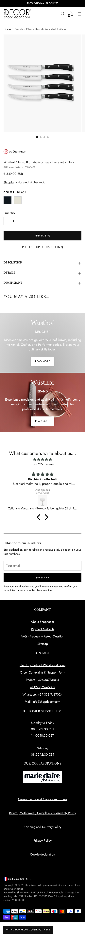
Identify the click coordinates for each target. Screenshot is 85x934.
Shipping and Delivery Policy (42, 827)
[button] (37, 137)
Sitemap (42, 643)
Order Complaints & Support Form (42, 672)
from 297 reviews (43, 464)
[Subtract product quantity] (7, 221)
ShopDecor (31, 885)
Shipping (9, 182)
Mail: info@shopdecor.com (42, 701)
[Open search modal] (62, 14)
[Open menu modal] (79, 14)
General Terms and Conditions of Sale (42, 799)
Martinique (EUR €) (18, 879)
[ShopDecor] (17, 13)
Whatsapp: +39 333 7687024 (42, 694)
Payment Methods (42, 629)
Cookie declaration (42, 854)
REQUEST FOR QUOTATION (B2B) (42, 247)
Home (7, 29)
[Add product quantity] (19, 221)
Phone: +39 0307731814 (42, 680)
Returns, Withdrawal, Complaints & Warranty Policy (42, 813)
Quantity (9, 213)
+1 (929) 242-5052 (42, 687)
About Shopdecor (42, 621)
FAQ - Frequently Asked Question (42, 636)
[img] (42, 459)
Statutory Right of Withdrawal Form (42, 665)
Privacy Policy (42, 840)
